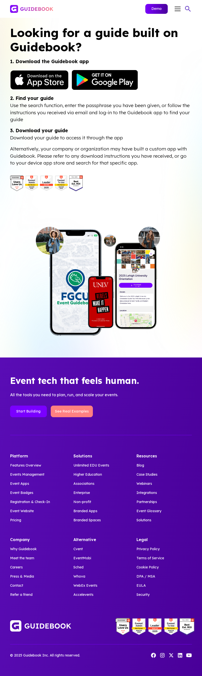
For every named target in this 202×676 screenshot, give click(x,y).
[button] (177, 9)
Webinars (144, 483)
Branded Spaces (87, 520)
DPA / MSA (145, 576)
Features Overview (25, 465)
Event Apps (19, 483)
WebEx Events (85, 585)
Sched (78, 567)
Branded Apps (85, 511)
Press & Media (22, 576)
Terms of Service (150, 558)
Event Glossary (148, 511)
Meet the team (22, 558)
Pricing (15, 520)
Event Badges (21, 492)
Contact (16, 585)
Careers (16, 567)
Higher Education (87, 474)
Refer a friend (21, 594)
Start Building (28, 411)
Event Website (22, 511)
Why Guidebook (23, 549)
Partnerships (146, 502)
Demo (157, 8)
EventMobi (82, 558)
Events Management (27, 474)
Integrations (146, 492)
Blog (140, 465)
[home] (31, 9)
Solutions (143, 520)
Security (143, 594)
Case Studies (146, 474)
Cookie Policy (147, 567)
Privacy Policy (148, 549)
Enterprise (81, 492)
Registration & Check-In (30, 502)
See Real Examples (72, 411)
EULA (141, 585)
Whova (79, 576)
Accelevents (83, 594)
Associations (83, 483)
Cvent (78, 549)
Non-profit (82, 502)
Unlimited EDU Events (91, 465)
